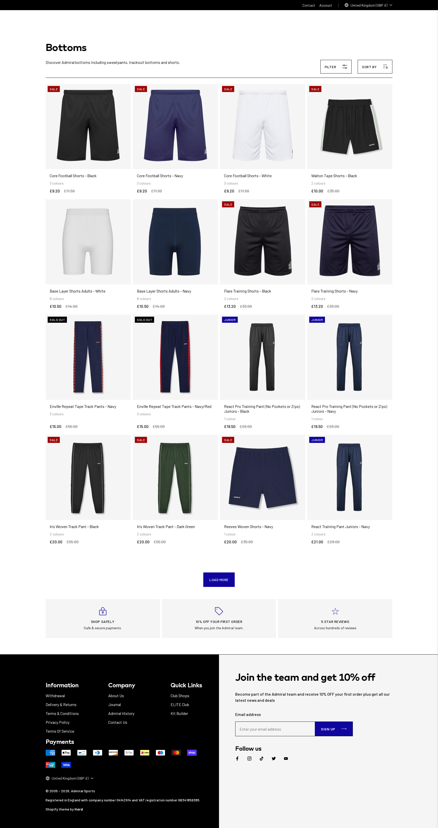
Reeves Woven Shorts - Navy (248, 526)
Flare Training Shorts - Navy (334, 291)
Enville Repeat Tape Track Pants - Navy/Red (174, 406)
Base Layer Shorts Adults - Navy (164, 291)
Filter (330, 67)
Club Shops (180, 695)
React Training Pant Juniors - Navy (340, 526)
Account (325, 5)
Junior (230, 319)
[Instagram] (249, 759)
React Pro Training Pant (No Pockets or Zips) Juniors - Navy (349, 408)
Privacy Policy (57, 722)
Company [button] (121, 685)
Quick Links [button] (186, 685)
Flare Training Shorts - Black (247, 291)
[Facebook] (237, 759)
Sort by (369, 67)
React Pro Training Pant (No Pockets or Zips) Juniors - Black (262, 408)
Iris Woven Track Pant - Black (74, 526)
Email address (248, 714)
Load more (219, 580)
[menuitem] (237, 759)
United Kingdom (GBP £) (369, 5)
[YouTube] (286, 759)
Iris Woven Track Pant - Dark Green (166, 526)
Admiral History (121, 713)
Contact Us (117, 722)
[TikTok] (262, 759)
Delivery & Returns (61, 704)
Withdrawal (55, 695)
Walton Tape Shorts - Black (334, 175)
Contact (308, 5)
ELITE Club (180, 704)
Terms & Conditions (62, 713)
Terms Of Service (60, 731)
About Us (116, 695)
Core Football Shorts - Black (73, 175)
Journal (114, 704)
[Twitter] (274, 759)
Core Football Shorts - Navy (160, 175)
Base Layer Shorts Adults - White (77, 291)
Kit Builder (179, 713)
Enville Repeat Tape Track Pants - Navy (83, 406)
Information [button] (62, 685)
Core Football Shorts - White (248, 175)
